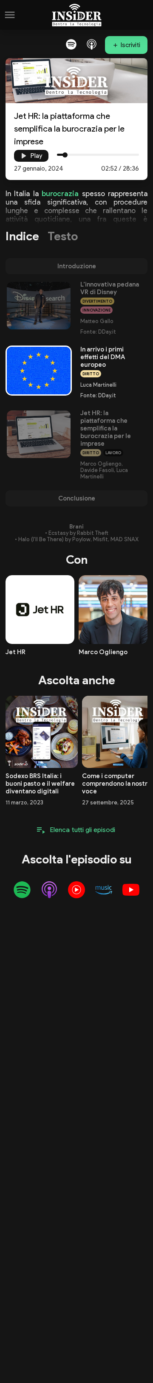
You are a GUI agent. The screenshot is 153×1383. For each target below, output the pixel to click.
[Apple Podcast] (91, 44)
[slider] (65, 154)
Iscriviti (130, 45)
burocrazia (60, 193)
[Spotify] (71, 44)
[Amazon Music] (103, 889)
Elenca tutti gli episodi (82, 830)
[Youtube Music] (76, 889)
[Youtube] (131, 889)
